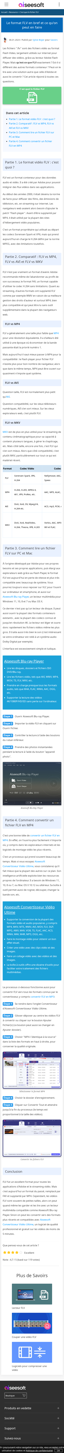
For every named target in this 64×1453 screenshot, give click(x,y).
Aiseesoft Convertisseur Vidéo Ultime (29, 909)
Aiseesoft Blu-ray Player (16, 596)
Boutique (10, 1395)
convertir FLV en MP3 (42, 996)
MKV (5, 432)
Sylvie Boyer (39, 39)
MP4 (56, 333)
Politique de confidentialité (39, 1450)
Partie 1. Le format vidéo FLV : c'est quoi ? (32, 119)
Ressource (13, 12)
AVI (8, 396)
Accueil (4, 12)
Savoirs (54, 39)
